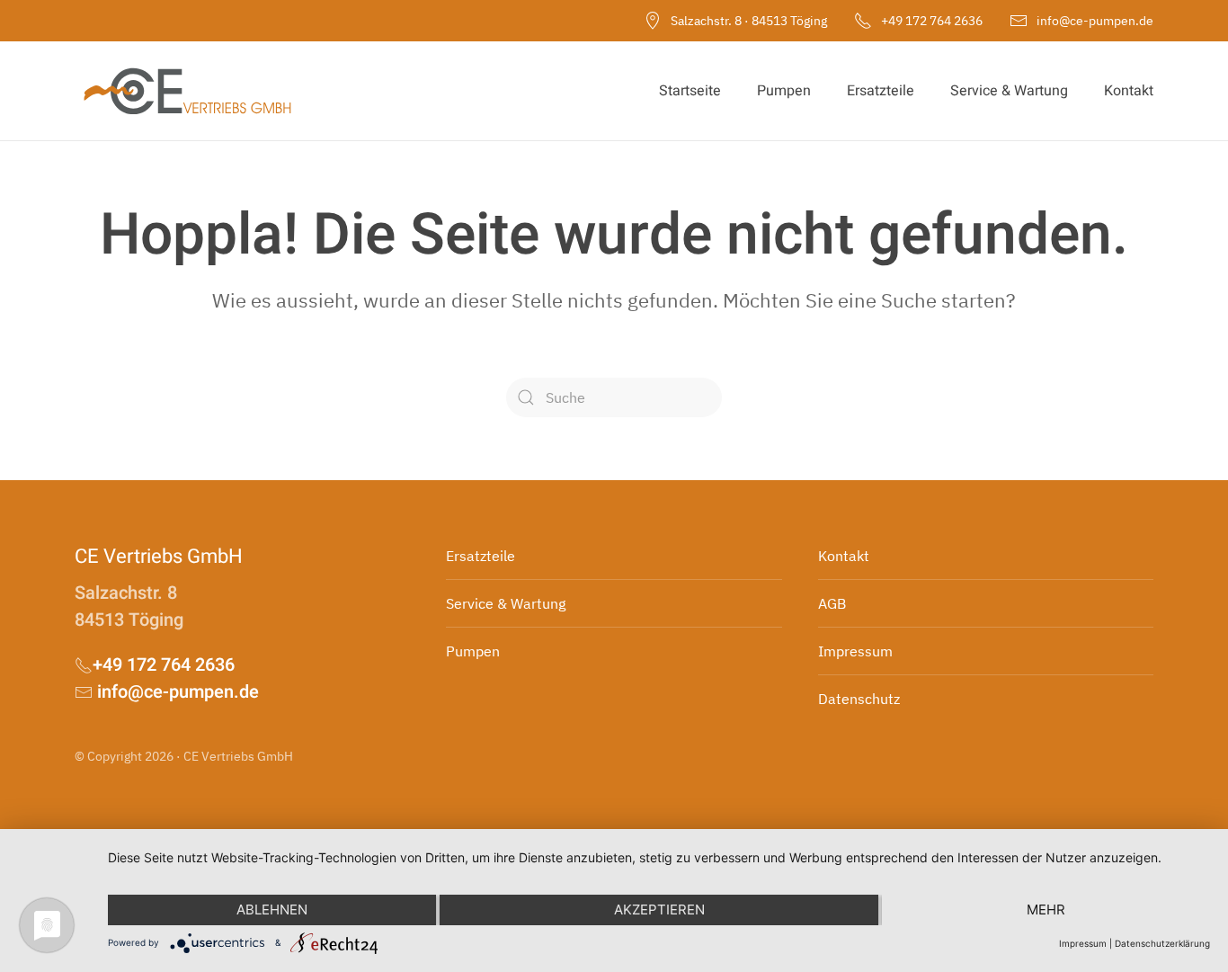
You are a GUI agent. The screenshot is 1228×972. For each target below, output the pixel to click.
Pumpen (784, 91)
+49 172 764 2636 (932, 21)
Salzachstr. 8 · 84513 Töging (749, 21)
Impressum (1083, 943)
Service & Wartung (1009, 91)
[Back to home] (187, 90)
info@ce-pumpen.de (1095, 21)
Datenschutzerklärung (1162, 943)
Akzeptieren (659, 909)
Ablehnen (271, 909)
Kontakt (1128, 91)
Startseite (690, 91)
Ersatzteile (880, 91)
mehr (1046, 909)
